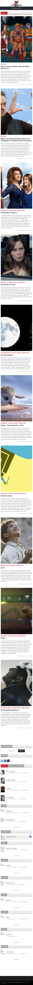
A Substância (9, 934)
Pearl (3, 638)
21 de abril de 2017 (24, 301)
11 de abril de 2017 (24, 441)
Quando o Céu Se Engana (11, 848)
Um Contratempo (9, 797)
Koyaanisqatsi (7, 355)
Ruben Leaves (6, 496)
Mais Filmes (16, 827)
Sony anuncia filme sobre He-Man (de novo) (15, 67)
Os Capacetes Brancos (10, 710)
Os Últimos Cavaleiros (10, 780)
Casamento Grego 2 (9, 213)
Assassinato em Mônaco (11, 836)
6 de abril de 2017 (24, 656)
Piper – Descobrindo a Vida (12, 425)
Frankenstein (9, 811)
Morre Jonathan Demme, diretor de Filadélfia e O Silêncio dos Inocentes (16, 140)
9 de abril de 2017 (24, 584)
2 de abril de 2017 (24, 728)
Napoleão (8, 900)
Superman (8, 865)
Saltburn (8, 917)
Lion (3, 568)
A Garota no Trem (8, 284)
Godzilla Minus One (10, 819)
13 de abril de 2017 (24, 371)
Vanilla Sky (8, 788)
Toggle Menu (17, 8)
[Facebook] (5, 761)
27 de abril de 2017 (24, 84)
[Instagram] (8, 761)
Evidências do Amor (10, 882)
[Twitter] (2, 761)
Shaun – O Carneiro (10, 771)
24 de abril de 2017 (24, 230)
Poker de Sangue (9, 951)
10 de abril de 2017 (24, 513)
